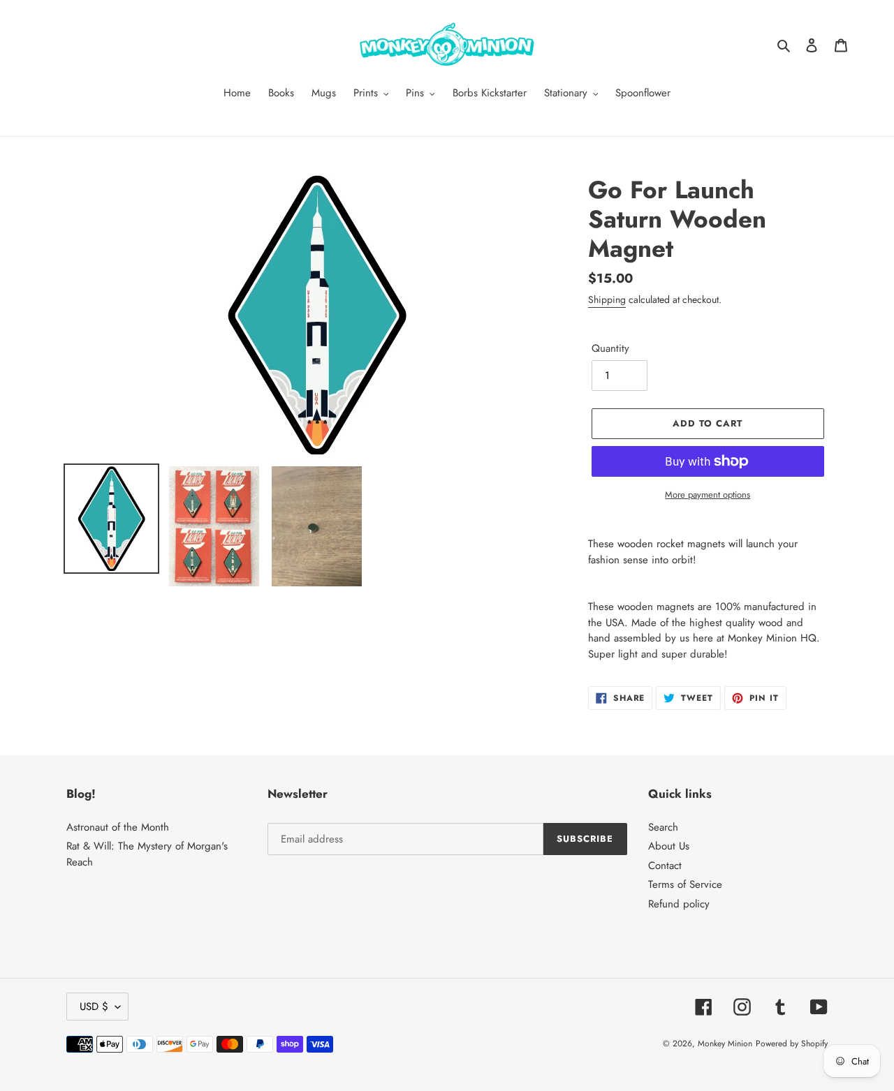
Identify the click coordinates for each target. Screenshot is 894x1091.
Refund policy (679, 904)
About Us (668, 846)
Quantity (610, 348)
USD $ (94, 1006)
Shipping (607, 299)
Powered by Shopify (792, 1043)
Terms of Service (685, 884)
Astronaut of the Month (117, 827)
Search (663, 827)
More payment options (707, 494)
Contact (665, 865)
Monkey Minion (725, 1043)
